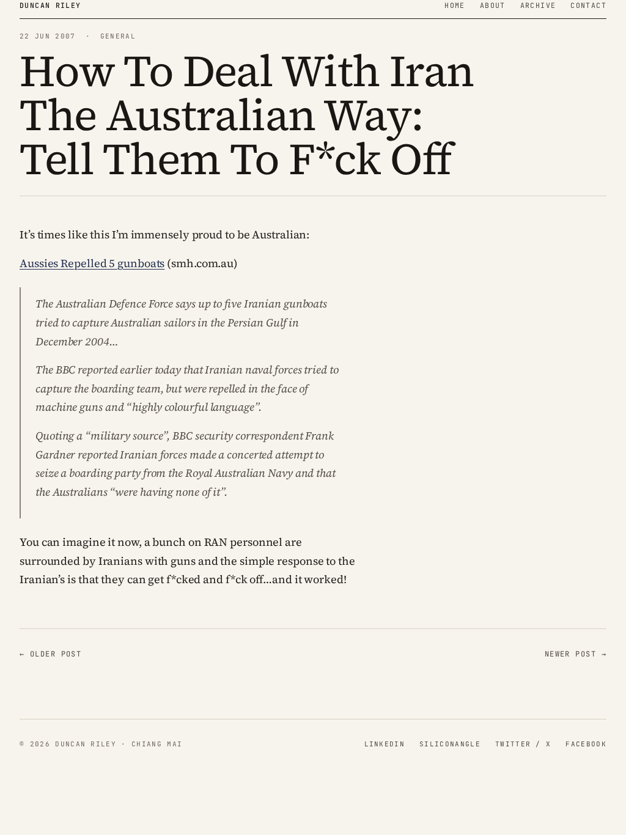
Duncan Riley (50, 5)
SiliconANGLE (450, 744)
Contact (588, 5)
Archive (538, 5)
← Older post (50, 654)
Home (454, 5)
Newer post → (575, 654)
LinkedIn (384, 744)
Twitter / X (523, 744)
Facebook (585, 744)
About (493, 5)
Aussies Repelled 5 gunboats (92, 263)
